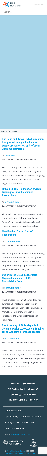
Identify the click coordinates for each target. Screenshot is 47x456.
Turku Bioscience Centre (16, 451)
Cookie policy (8, 453)
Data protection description (25, 453)
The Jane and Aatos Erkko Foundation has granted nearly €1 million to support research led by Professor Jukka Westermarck (23, 144)
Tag (9, 131)
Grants (14, 131)
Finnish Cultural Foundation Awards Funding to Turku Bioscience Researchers (21, 192)
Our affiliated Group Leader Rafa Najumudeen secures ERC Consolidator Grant (19, 278)
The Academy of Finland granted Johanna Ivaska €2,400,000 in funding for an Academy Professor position (23, 328)
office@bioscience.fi (20, 434)
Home (3, 131)
